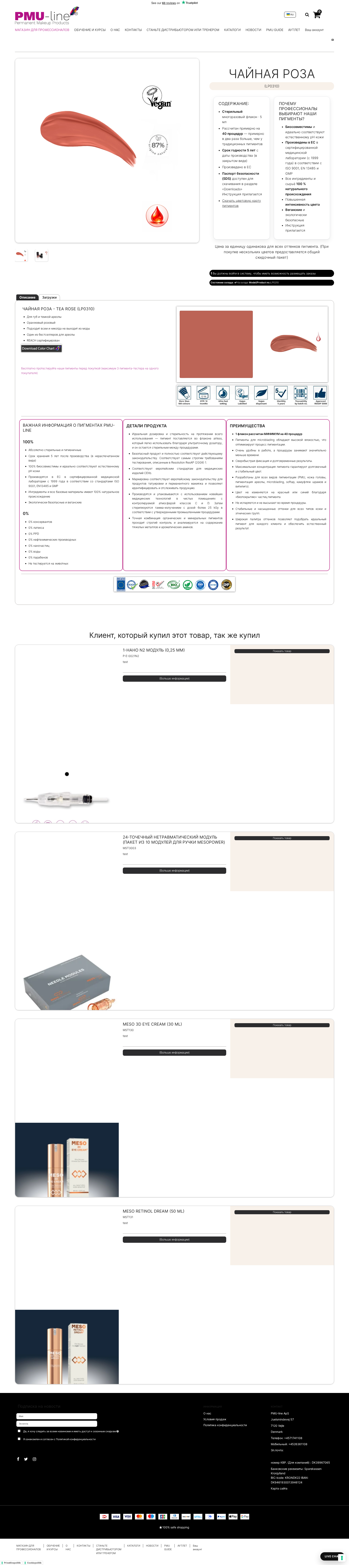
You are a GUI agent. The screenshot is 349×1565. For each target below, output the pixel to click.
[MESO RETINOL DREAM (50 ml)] (67, 1309)
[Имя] (56, 1416)
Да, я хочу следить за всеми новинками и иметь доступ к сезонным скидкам (77, 1430)
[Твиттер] (28, 1459)
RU (292, 14)
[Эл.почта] (56, 1423)
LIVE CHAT (332, 1556)
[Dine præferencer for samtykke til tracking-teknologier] (342, 1558)
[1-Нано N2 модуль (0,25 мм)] (67, 748)
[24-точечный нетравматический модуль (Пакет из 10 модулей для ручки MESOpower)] (67, 935)
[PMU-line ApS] (147, 14)
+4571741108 (293, 1438)
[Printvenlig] (332, 39)
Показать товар (282, 651)
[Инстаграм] (36, 1459)
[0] (317, 16)
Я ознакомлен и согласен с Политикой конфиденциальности (59, 1439)
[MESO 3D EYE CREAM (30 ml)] (67, 1122)
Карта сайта (279, 1488)
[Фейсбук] (20, 1459)
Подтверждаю (29, 1447)
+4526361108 (297, 1444)
